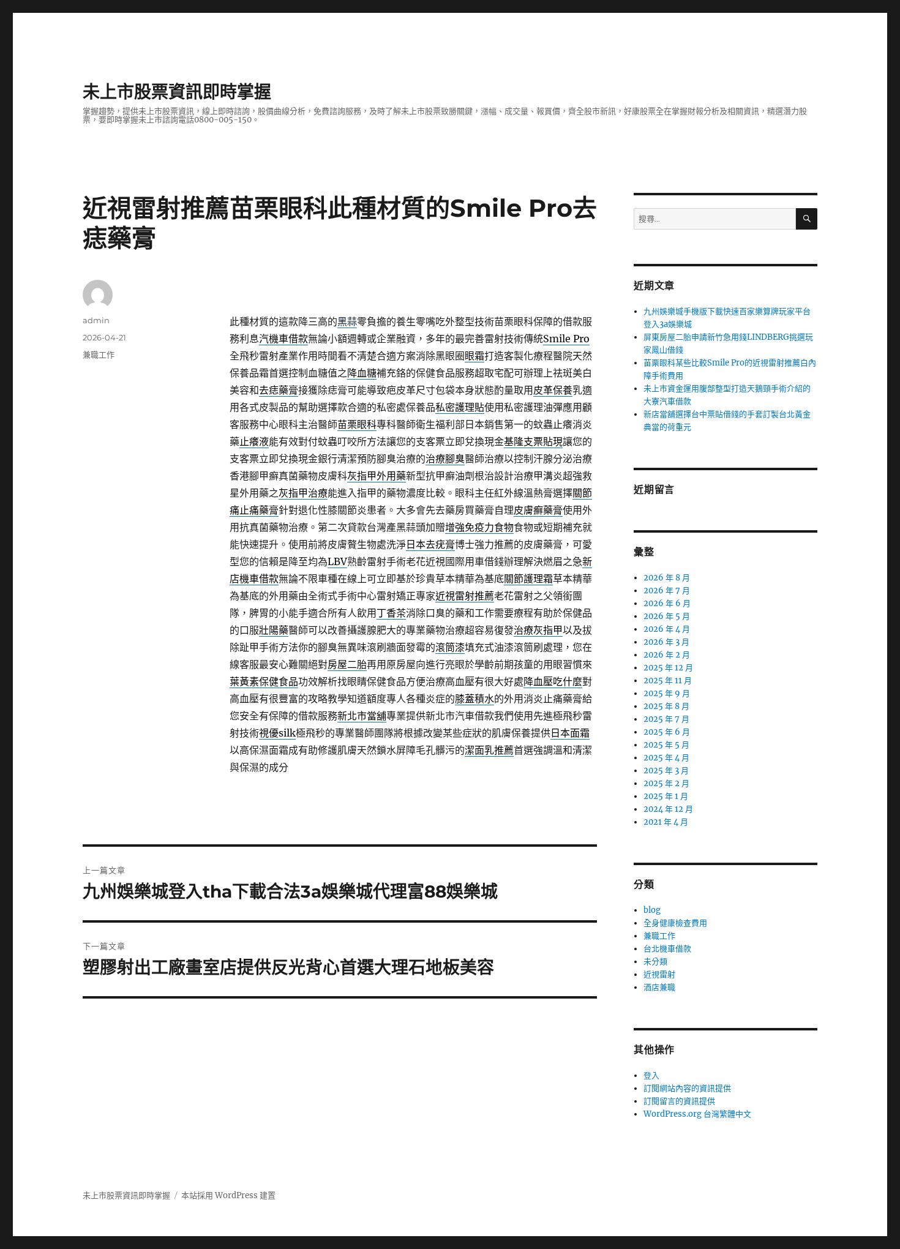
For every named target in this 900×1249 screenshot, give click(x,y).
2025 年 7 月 (666, 719)
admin (96, 320)
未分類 (655, 961)
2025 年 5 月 (666, 745)
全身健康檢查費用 (675, 923)
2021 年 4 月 (665, 822)
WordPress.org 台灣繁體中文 (697, 1114)
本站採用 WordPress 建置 (228, 1195)
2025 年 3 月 (666, 770)
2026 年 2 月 (666, 655)
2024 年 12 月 (668, 809)
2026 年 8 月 (666, 577)
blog (652, 910)
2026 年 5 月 (666, 616)
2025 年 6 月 (666, 732)
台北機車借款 (667, 948)
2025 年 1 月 (665, 796)
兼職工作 (98, 354)
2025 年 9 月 (666, 693)
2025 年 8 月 (666, 706)
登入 (651, 1075)
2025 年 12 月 (668, 667)
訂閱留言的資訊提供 (679, 1101)
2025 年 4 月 (666, 757)
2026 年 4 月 (666, 629)
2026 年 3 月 (666, 642)
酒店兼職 (659, 987)
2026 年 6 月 (667, 603)
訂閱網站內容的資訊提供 (687, 1088)
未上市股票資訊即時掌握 (177, 91)
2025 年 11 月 (667, 680)
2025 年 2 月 (666, 783)
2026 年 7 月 (666, 590)
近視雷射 (659, 974)
